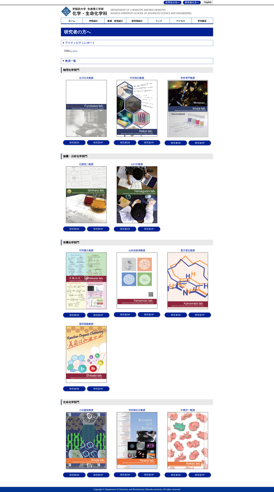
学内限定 (202, 21)
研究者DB (74, 142)
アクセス (180, 21)
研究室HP (98, 142)
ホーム (71, 21)
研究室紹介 (137, 21)
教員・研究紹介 (115, 21)
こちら (74, 50)
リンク (159, 21)
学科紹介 (93, 21)
